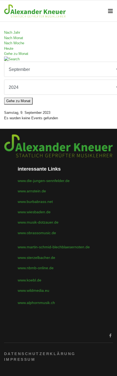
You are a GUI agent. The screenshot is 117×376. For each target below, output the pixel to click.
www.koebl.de (29, 280)
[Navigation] (110, 11)
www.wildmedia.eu (33, 290)
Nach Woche (14, 43)
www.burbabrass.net (35, 201)
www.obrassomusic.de (37, 233)
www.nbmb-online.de (36, 268)
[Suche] (58, 59)
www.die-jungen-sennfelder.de (44, 180)
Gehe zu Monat (16, 54)
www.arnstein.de (32, 191)
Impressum (19, 359)
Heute (8, 48)
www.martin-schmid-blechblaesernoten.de (54, 247)
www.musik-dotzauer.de (38, 222)
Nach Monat (13, 38)
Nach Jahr (12, 32)
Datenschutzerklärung (40, 354)
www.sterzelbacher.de (36, 257)
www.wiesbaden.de (34, 212)
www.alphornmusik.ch (36, 302)
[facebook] (110, 335)
